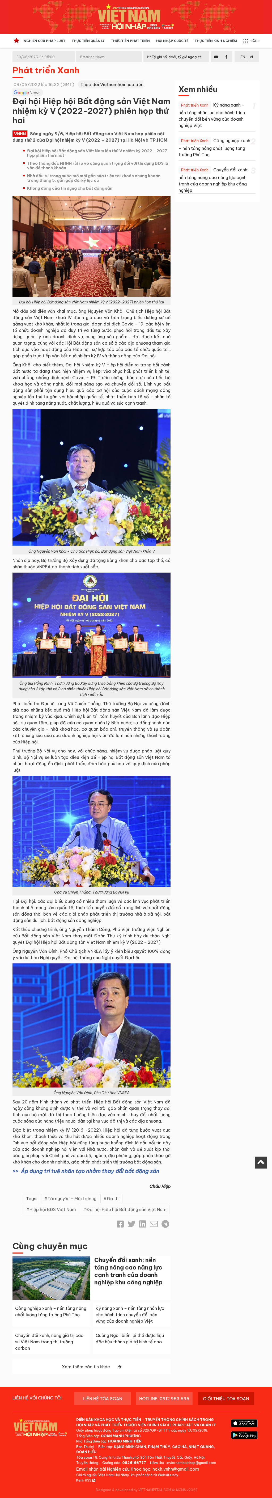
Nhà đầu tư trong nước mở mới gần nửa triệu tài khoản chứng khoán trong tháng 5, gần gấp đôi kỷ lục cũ (93, 178)
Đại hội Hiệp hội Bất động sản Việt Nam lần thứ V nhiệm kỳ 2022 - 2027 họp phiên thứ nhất (97, 153)
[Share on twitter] (131, 1224)
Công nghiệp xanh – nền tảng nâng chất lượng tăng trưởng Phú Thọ (214, 147)
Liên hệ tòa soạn (102, 1398)
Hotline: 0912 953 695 (164, 1398)
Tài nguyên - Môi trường (72, 1198)
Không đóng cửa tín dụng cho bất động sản (69, 188)
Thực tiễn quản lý (88, 41)
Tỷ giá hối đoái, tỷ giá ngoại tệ (176, 57)
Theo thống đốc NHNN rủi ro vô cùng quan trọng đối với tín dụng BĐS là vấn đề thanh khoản (97, 165)
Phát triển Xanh (45, 70)
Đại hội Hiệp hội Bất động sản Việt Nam (126, 1209)
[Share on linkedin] (142, 1224)
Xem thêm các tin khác (86, 1366)
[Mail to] (153, 1224)
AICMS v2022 (186, 1490)
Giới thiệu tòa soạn (226, 1398)
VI (251, 57)
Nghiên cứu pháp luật (44, 41)
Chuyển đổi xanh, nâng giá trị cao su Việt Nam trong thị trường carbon (49, 1342)
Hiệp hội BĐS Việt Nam (52, 1209)
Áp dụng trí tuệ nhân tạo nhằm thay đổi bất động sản (90, 1171)
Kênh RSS (84, 1480)
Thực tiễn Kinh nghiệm (216, 41)
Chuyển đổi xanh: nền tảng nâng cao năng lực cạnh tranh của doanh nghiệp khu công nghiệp (128, 1271)
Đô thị (113, 1198)
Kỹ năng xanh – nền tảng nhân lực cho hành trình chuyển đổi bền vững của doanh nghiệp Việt (130, 1315)
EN (243, 57)
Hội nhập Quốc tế (172, 41)
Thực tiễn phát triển (130, 41)
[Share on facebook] (120, 1224)
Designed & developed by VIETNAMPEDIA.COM (133, 1490)
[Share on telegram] (165, 1224)
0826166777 (134, 1463)
